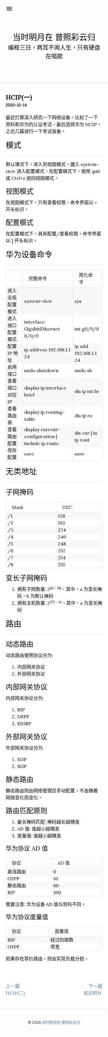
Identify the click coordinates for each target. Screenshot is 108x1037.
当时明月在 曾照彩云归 (49, 8)
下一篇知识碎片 (93, 989)
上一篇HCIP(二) (15, 989)
